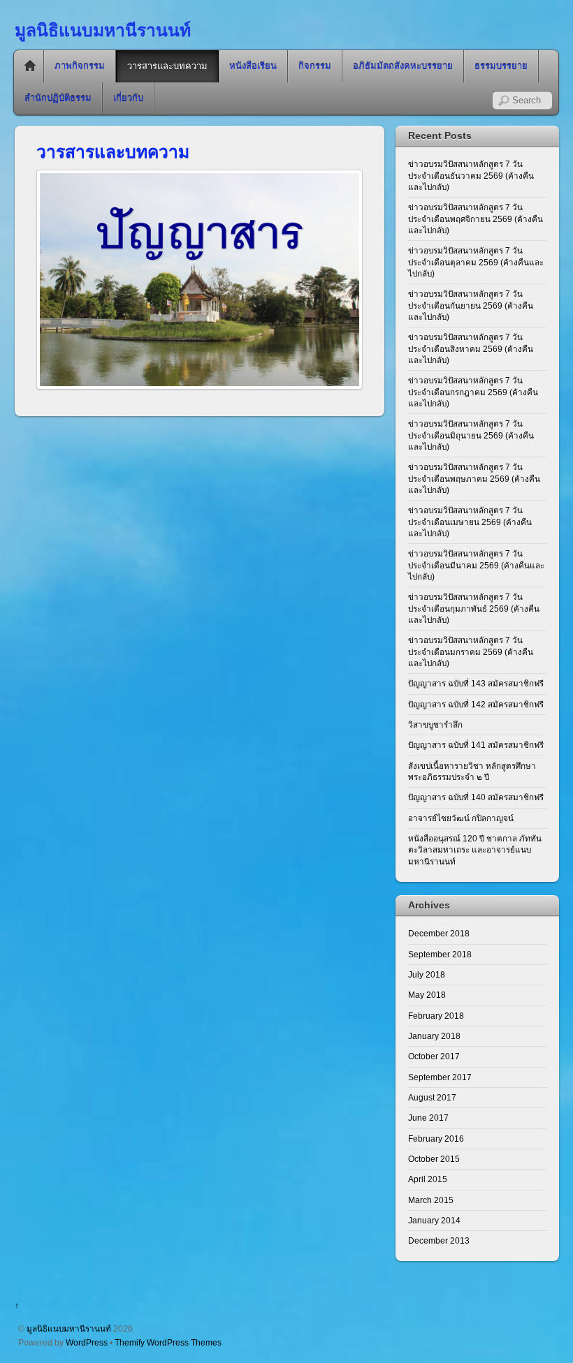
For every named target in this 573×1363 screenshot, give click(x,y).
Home (30, 66)
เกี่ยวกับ (128, 98)
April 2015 (427, 1179)
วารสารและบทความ (167, 66)
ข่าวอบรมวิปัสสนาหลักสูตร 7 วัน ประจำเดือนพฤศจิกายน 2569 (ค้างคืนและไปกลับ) (475, 218)
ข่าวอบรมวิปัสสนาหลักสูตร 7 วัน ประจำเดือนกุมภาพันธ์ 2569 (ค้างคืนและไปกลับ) (473, 608)
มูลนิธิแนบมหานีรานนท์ (69, 1328)
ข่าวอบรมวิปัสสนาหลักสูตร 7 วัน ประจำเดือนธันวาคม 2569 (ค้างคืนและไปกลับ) (471, 175)
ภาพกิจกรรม (80, 66)
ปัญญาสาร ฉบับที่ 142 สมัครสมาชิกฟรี (476, 704)
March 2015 (431, 1199)
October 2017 (434, 1056)
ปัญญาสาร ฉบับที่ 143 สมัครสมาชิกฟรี (476, 683)
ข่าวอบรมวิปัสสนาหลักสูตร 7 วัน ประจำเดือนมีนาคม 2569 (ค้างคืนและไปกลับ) (476, 565)
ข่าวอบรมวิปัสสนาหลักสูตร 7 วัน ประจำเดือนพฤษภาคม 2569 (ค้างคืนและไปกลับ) (474, 478)
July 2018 (426, 974)
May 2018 (427, 994)
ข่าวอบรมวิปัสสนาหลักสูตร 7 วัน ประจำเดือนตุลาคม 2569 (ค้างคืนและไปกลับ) (476, 262)
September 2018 (440, 954)
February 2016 (436, 1138)
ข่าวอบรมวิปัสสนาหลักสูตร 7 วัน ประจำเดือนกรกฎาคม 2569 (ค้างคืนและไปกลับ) (473, 392)
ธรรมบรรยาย (501, 66)
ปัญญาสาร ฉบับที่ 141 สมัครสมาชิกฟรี (476, 744)
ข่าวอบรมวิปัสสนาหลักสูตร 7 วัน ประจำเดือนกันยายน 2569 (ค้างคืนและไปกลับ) (470, 305)
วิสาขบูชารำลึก (435, 724)
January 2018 (434, 1035)
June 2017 (428, 1117)
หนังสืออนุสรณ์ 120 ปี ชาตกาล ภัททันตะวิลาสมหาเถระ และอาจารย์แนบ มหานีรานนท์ (475, 850)
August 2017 (432, 1097)
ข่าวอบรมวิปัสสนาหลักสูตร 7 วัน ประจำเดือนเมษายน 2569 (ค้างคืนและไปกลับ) (470, 522)
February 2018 (436, 1015)
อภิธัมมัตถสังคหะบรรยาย (403, 66)
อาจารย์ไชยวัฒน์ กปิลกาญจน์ (461, 818)
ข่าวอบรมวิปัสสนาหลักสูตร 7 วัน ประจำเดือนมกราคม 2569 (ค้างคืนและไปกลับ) (470, 651)
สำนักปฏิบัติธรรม (58, 98)
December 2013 (439, 1240)
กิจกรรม (314, 66)
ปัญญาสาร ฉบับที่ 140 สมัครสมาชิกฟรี (476, 797)
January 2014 (434, 1220)
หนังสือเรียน (253, 66)
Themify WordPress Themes (168, 1342)
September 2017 (440, 1077)
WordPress (87, 1342)
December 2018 (439, 933)
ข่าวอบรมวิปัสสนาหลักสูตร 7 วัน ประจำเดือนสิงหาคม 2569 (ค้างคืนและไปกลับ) (470, 348)
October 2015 (434, 1158)
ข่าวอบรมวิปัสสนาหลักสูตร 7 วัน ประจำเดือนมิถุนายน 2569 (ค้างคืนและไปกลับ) (471, 435)
